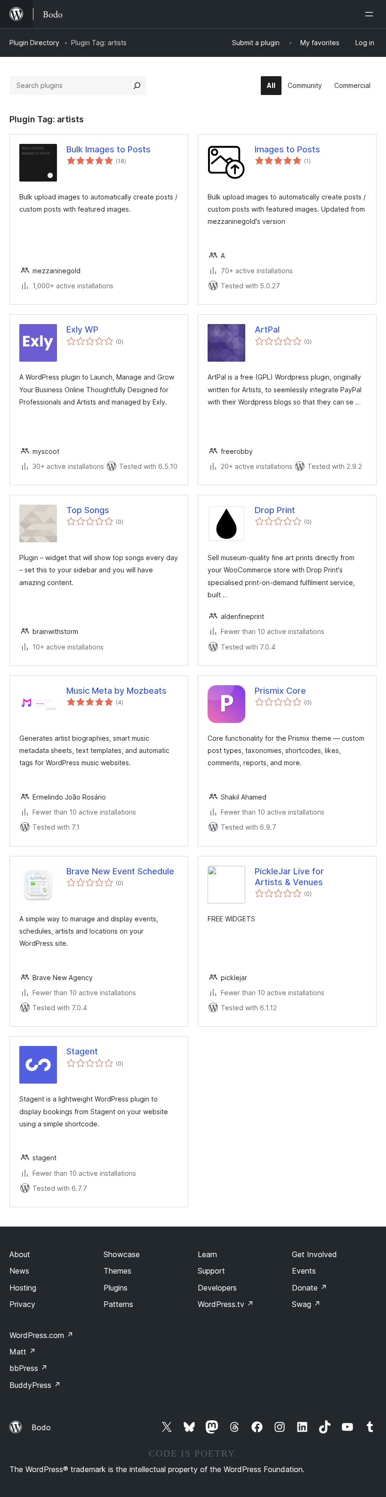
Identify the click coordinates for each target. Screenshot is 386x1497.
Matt (22, 1351)
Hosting (22, 1287)
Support (211, 1270)
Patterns (118, 1304)
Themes (117, 1270)
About (19, 1254)
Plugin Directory (34, 43)
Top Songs (87, 510)
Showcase (122, 1254)
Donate (309, 1287)
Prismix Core (280, 691)
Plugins (116, 1287)
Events (304, 1270)
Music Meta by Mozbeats (116, 691)
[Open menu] (371, 14)
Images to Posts (287, 149)
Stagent (82, 1051)
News (19, 1270)
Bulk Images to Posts (108, 149)
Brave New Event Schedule (120, 871)
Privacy (22, 1304)
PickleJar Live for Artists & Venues (289, 876)
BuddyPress (35, 1385)
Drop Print (275, 510)
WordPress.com (41, 1335)
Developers (217, 1287)
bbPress (28, 1368)
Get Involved (314, 1254)
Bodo (41, 1427)
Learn (207, 1254)
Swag (306, 1304)
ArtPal (267, 329)
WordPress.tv (226, 1304)
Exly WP (82, 329)
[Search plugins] (137, 85)
